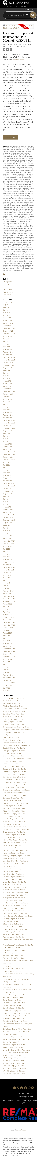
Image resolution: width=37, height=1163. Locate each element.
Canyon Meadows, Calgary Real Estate (11, 161)
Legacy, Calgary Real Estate (27, 205)
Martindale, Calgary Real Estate (26, 209)
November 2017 (9, 570)
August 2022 (7, 431)
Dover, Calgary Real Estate (12, 806)
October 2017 (8, 572)
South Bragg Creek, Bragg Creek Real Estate (19, 249)
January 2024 (8, 386)
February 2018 (8, 562)
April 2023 (6, 410)
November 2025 (9, 328)
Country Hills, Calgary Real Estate (14, 174)
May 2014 (6, 667)
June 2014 (6, 664)
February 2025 (8, 352)
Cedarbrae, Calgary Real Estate (14, 753)
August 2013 (7, 685)
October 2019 (8, 517)
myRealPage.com (22, 1130)
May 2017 (6, 583)
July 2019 (6, 525)
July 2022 (6, 433)
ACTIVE (25, 9)
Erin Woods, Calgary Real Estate (19, 184)
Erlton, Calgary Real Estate (12, 816)
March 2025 (7, 349)
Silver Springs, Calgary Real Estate (15, 1010)
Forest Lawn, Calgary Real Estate (14, 827)
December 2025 (9, 326)
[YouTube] (29, 1087)
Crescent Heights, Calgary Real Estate (16, 790)
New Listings (7, 289)
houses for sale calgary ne (25, 195)
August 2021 (7, 462)
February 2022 (8, 446)
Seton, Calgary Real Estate (12, 1000)
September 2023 (9, 397)
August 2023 (7, 399)
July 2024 (6, 370)
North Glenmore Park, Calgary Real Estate (18, 916)
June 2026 (6, 310)
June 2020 (6, 499)
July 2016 (6, 607)
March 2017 (7, 588)
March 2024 (7, 381)
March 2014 (7, 672)
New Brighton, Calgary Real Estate (17, 216)
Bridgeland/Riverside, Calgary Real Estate (16, 156)
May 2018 (6, 554)
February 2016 (8, 617)
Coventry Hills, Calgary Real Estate (15, 785)
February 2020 (8, 509)
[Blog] (32, 1087)
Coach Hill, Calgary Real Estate (10, 169)
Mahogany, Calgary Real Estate (26, 207)
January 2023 (8, 418)
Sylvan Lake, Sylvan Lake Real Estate (25, 258)
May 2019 (6, 530)
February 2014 (8, 675)
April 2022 (6, 441)
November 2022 (9, 423)
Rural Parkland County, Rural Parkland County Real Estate (16, 239)
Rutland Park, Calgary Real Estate (14, 995)
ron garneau (6, 235)
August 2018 (7, 546)
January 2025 (8, 355)
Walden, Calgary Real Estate (13, 1055)
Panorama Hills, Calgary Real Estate (20, 223)
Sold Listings (7, 295)
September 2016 (9, 601)
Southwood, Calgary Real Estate (23, 251)
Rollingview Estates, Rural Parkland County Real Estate (19, 233)
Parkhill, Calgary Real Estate (12, 932)
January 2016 (8, 620)
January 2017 (8, 593)
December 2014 (9, 649)
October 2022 (8, 425)
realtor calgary (8, 953)
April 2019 (6, 533)
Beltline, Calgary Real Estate (23, 153)
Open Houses (8, 292)
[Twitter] (18, 1087)
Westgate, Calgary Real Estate (13, 1060)
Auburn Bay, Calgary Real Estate (26, 149)
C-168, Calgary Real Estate (18, 158)
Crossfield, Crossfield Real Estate (14, 795)
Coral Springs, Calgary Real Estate (11, 172)
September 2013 (9, 683)
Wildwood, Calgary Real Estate (13, 1066)
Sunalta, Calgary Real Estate (27, 256)
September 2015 (9, 630)
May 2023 (6, 407)
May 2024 (6, 376)
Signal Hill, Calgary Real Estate (14, 247)
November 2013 (9, 677)
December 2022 (9, 420)
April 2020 (6, 504)
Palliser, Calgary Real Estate (12, 926)
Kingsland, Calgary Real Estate (14, 200)
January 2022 (8, 449)
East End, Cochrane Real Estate (19, 183)
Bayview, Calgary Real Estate (9, 153)
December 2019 (9, 515)
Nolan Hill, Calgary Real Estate (13, 911)
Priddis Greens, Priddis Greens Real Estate (19, 228)
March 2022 (7, 444)
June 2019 (6, 528)
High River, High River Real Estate (11, 195)
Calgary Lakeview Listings (13, 160)
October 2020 (8, 488)
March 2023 (7, 412)
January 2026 (8, 323)
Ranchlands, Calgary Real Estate (22, 230)
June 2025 (6, 341)
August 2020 (7, 494)
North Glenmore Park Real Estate (16, 218)
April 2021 (6, 473)
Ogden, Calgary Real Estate (12, 921)
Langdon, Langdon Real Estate (13, 205)
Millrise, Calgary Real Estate (12, 900)
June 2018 (6, 551)
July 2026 (6, 307)
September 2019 (9, 520)
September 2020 (9, 491)
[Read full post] (18, 28)
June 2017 (6, 580)
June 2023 (6, 404)
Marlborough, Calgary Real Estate (11, 209)
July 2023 (6, 402)
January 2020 (8, 512)
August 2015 (7, 633)
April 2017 (6, 586)
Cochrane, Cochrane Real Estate (25, 169)
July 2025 (6, 339)
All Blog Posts (7, 282)
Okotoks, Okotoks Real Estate (19, 221)
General (6, 284)
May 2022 (6, 439)
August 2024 (7, 368)
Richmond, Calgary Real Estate (13, 958)
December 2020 (9, 483)
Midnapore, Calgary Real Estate (14, 212)
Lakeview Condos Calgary (12, 869)
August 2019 (7, 523)
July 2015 (6, 635)
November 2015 (9, 625)
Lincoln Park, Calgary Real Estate (10, 207)
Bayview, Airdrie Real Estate (24, 151)
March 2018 (7, 559)
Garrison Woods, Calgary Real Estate (20, 189)
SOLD (32, 9)
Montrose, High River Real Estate (14, 905)
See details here (18, 60)
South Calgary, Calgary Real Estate (15, 1016)
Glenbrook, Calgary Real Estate (25, 191)
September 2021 (9, 460)
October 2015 (8, 628)
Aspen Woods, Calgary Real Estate (11, 149)
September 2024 (9, 365)
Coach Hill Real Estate (27, 167)
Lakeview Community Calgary (13, 202)
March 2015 (7, 643)
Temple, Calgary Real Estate (9, 260)
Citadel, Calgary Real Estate (15, 167)
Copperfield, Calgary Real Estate (26, 170)
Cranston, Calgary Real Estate (15, 176)
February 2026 (8, 320)
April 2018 (6, 557)
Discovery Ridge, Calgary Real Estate (20, 181)
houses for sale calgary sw (9, 197)
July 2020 (6, 496)
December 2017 (9, 567)
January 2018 (8, 565)
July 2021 (6, 465)
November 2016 (9, 599)
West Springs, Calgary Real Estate (17, 265)
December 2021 (9, 452)
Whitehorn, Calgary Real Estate (16, 267)
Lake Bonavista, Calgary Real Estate (15, 861)
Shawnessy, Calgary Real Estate (14, 1005)
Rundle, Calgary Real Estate (12, 971)
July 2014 (6, 662)
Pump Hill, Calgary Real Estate (13, 947)
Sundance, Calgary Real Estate (10, 258)
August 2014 (7, 659)
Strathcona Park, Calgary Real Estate (11, 256)
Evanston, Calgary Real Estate (19, 186)
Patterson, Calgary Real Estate (19, 225)
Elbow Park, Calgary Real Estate (14, 811)
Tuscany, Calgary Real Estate (9, 261)
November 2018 (9, 541)
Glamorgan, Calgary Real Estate (10, 191)
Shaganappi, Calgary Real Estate (14, 246)
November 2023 (9, 391)
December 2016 (9, 596)
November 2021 (9, 454)
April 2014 (6, 670)
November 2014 (9, 651)
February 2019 (8, 536)
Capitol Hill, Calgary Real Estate (14, 748)
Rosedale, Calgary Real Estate (16, 235)
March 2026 (7, 318)
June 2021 (6, 467)
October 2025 (8, 331)
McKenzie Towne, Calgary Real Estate (16, 895)
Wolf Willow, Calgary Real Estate (16, 268)
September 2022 (9, 428)
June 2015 (6, 638)
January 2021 (8, 481)
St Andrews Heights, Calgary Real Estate (24, 254)
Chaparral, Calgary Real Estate (13, 165)
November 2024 (9, 360)
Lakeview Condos (25, 202)
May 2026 (6, 312)
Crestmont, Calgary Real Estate (19, 177)
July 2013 (6, 688)
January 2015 (8, 646)
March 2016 (7, 615)
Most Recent (7, 302)
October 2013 (8, 680)
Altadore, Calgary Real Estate (26, 148)
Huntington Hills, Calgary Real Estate (24, 197)
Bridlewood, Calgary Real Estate (14, 732)
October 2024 (8, 362)
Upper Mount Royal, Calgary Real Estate (16, 263)
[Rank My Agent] (25, 1087)
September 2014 (9, 656)
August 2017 (7, 575)
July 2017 (6, 578)
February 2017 (8, 591)
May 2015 (6, 641)
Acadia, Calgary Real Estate (12, 701)
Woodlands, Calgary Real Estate (16, 270)
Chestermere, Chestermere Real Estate (17, 758)
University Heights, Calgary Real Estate (16, 1050)
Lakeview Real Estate (16, 204)
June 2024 (6, 373)
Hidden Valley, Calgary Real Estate (26, 193)
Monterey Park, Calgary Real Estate (15, 214)
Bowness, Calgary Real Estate (9, 155)
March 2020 (7, 507)
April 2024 (6, 378)
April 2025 (6, 347)
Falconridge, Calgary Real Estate (19, 188)
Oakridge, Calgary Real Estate (22, 219)
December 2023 (9, 389)
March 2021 (7, 475)
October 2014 (8, 654)
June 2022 (6, 436)
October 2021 (8, 457)
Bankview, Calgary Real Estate (10, 151)
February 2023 (8, 415)
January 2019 (8, 538)
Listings (5, 287)
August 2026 (7, 305)
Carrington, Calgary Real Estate (14, 163)
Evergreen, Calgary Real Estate (14, 821)
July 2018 (6, 549)
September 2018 (9, 544)
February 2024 (8, 383)
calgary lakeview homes (11, 737)
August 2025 (7, 336)
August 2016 (7, 604)
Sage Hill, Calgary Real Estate (15, 244)
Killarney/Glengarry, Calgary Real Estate (17, 856)
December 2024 (9, 357)
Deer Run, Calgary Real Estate (13, 800)
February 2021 (8, 478)
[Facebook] (14, 1087)
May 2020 (6, 502)
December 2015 (9, 622)
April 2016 (6, 612)
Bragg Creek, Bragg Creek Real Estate (16, 727)
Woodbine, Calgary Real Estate (14, 1071)
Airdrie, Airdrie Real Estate (13, 148)
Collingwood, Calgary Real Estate (10, 170)
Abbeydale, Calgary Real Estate (17, 146)
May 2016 (6, 609)
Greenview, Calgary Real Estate (10, 193)
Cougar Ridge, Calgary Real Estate (15, 779)
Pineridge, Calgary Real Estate (13, 937)
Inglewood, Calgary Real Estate (10, 198)
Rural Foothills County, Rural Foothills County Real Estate (20, 237)
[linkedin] (21, 1087)
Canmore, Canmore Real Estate (18, 46)
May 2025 (6, 344)
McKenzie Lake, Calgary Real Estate (11, 211)
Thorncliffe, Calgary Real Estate (24, 260)
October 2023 (8, 394)
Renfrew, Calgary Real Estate (13, 232)
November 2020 (9, 486)
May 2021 (6, 470)
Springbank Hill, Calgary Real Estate (11, 253)
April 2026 (6, 315)
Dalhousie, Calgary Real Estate (21, 179)
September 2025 (9, 334)
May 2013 (6, 691)
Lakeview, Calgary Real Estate (13, 874)
